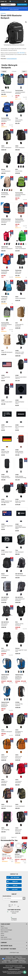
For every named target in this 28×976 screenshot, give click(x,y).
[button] (14, 889)
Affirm (2, 933)
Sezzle (2, 935)
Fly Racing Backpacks (12, 58)
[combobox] (24, 71)
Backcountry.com (8, 967)
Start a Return (4, 932)
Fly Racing (3, 13)
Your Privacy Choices (10, 958)
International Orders (6, 939)
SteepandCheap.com (14, 969)
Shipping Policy (22, 958)
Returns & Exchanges (6, 930)
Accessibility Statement (18, 960)
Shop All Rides (22, 962)
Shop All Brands (12, 962)
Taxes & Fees (6, 960)
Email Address (7, 896)
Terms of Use (9, 957)
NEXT (24, 838)
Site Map (4, 962)
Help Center (4, 937)
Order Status (4, 928)
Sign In (2, 926)
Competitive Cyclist (19, 967)
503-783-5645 (21, 53)
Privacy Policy (18, 957)
